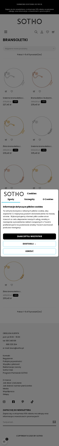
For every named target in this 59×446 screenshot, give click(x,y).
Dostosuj (28, 244)
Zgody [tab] (11, 199)
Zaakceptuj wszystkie (29, 236)
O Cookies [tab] (48, 199)
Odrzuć (29, 251)
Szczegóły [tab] (29, 199)
